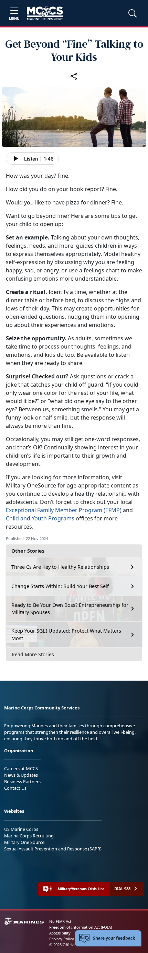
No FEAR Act (60, 921)
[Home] (45, 13)
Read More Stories (33, 654)
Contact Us (15, 788)
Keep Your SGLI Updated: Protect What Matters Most (66, 634)
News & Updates (21, 775)
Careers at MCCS (21, 768)
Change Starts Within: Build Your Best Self (60, 586)
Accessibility (60, 933)
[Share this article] (74, 76)
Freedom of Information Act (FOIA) (80, 927)
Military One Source (24, 842)
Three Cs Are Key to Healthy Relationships (60, 567)
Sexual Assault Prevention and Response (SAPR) (53, 849)
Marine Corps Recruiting (29, 836)
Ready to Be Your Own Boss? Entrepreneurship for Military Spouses (69, 609)
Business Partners (22, 781)
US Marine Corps (21, 829)
